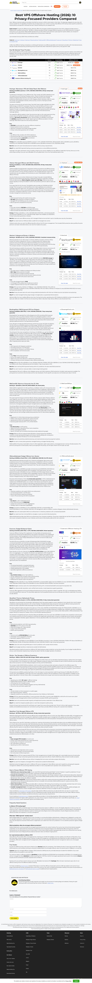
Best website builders (10, 965)
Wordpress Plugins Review (31, 939)
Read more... (51, 883)
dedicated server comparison (17, 868)
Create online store (10, 962)
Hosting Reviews (32, 6)
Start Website (9, 954)
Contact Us (82, 943)
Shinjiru (70, 40)
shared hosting (24, 865)
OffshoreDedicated (51, 40)
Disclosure (82, 946)
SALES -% (57, 6)
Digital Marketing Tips (11, 943)
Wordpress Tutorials (29, 946)
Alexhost (27, 40)
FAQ (16, 41)
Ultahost (22, 40)
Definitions (67, 943)
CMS (27, 933)
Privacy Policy (68, 981)
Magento (27, 961)
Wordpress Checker (50, 939)
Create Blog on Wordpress (30, 936)
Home (11, 10)
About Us (81, 936)
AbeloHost (75, 40)
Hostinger (16, 40)
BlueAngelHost (34, 40)
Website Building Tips (11, 969)
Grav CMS (28, 954)
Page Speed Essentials (11, 946)
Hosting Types (19, 10)
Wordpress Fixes (29, 950)
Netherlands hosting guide (32, 868)
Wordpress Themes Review (31, 943)
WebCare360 (42, 40)
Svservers (59, 40)
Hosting (14, 10)
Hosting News (9, 950)
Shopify (27, 968)
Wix (26, 972)
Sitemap (66, 936)
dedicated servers (23, 796)
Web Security (9, 939)
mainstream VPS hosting (25, 791)
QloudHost (65, 40)
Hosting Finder (65, 6)
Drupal (27, 964)
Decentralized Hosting (11, 973)
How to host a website (11, 958)
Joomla (27, 957)
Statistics (66, 939)
